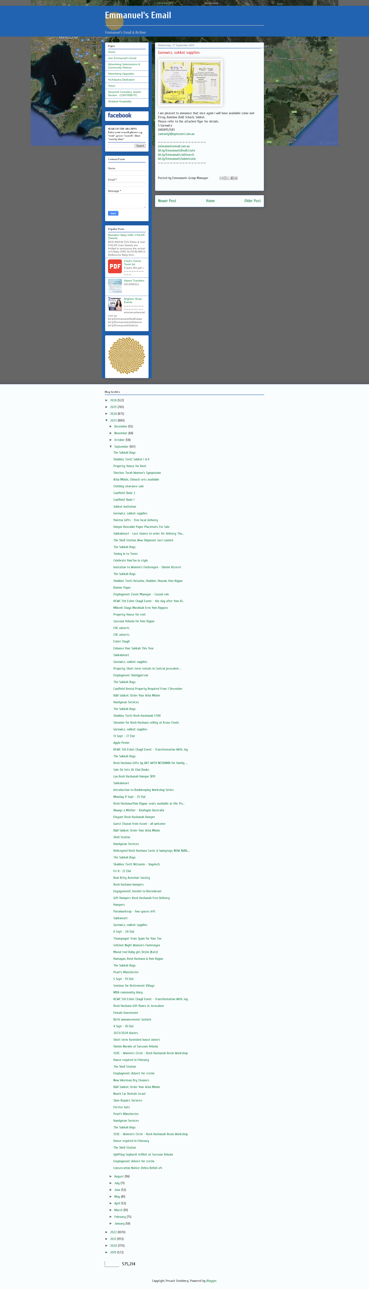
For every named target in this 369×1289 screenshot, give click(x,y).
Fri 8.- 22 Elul (122, 871)
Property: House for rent (129, 614)
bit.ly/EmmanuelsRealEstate (176, 150)
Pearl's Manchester (126, 972)
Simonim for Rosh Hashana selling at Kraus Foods (146, 723)
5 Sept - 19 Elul (123, 979)
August (119, 1176)
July (117, 1183)
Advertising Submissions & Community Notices (124, 66)
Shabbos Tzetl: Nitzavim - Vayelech (136, 864)
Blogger (211, 1281)
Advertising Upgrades (121, 73)
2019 (113, 1252)
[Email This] (221, 178)
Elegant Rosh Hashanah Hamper (134, 817)
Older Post (252, 200)
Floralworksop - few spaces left (134, 911)
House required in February (131, 1060)
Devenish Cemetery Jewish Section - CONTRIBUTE (124, 93)
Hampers (119, 905)
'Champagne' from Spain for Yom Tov (137, 939)
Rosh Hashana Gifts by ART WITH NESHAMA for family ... (150, 763)
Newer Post (167, 200)
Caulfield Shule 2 (124, 493)
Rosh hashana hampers (128, 884)
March (118, 1210)
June (117, 1190)
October (120, 440)
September (122, 447)
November (121, 433)
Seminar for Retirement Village (134, 986)
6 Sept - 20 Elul (123, 932)
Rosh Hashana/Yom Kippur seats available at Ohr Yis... (148, 804)
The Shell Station (124, 1067)
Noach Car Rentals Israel (129, 1094)
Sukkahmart (121, 655)
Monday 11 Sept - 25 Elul (129, 797)
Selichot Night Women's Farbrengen (136, 945)
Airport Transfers (134, 280)
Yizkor (111, 85)
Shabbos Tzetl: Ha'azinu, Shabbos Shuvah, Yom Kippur (148, 581)
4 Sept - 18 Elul (123, 1026)
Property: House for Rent (129, 466)
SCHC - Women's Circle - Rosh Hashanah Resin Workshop (150, 1053)
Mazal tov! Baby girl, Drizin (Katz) (135, 952)
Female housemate (125, 1013)
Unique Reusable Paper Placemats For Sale (141, 527)
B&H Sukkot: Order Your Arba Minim (136, 695)
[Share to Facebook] (232, 178)
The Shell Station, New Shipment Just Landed (143, 540)
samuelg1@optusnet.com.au (176, 134)
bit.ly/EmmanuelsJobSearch (176, 155)
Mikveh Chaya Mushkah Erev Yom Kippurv (140, 608)
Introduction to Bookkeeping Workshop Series (143, 790)
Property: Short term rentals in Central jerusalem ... (147, 669)
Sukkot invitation (124, 507)
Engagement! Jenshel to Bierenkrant (137, 891)
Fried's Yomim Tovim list (132, 262)
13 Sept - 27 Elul (124, 736)
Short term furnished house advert (136, 1040)
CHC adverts (121, 628)
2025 (114, 407)
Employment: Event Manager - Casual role (141, 594)
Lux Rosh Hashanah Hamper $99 (134, 776)
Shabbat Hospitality (119, 101)
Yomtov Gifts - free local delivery (135, 520)
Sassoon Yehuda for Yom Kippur (134, 621)
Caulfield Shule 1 (124, 500)
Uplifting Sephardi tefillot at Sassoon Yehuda (143, 1154)
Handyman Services (126, 702)
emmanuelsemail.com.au (174, 146)
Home (210, 200)
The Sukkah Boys (124, 453)
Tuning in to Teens (125, 554)
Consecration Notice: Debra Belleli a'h (137, 1168)
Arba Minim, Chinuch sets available (136, 479)
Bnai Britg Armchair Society (131, 878)
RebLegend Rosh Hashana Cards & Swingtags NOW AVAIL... (151, 851)
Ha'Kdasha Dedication (121, 79)
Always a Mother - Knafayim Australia (138, 810)
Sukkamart (120, 918)
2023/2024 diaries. (125, 1033)
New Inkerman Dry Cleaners (131, 1080)
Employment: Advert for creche (134, 1073)
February (120, 1217)
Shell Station (121, 837)
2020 (114, 1246)
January (119, 1224)
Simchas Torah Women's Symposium (137, 473)
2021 (113, 1239)
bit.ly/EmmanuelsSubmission (177, 159)
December (121, 426)
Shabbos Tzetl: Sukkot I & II (131, 459)
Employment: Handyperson (130, 675)
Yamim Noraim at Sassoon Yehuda (135, 1046)
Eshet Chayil (121, 641)
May (117, 1197)
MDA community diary (128, 992)
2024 (114, 414)
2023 (114, 420)
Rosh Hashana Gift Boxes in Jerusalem (138, 1006)
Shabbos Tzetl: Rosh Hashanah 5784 (136, 716)
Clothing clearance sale (128, 486)
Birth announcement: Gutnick (132, 1019)
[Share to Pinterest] (236, 178)
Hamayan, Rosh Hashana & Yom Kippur (138, 959)
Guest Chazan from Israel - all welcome (139, 824)
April (117, 1203)
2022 (114, 1232)
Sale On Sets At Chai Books (131, 770)
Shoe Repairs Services (127, 1100)
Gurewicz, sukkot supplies (130, 513)
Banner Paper (122, 588)
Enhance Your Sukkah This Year (133, 648)
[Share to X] (229, 178)
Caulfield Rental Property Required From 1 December (148, 689)
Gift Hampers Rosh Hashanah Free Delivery (141, 898)
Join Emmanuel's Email (122, 58)
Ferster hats (121, 1107)
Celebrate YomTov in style (130, 560)
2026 (114, 400)
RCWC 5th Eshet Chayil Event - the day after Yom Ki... (148, 601)
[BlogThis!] (225, 178)
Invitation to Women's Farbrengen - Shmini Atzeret (147, 567)
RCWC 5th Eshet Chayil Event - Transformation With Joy (150, 749)
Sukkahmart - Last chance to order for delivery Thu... (148, 534)
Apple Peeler (121, 743)
